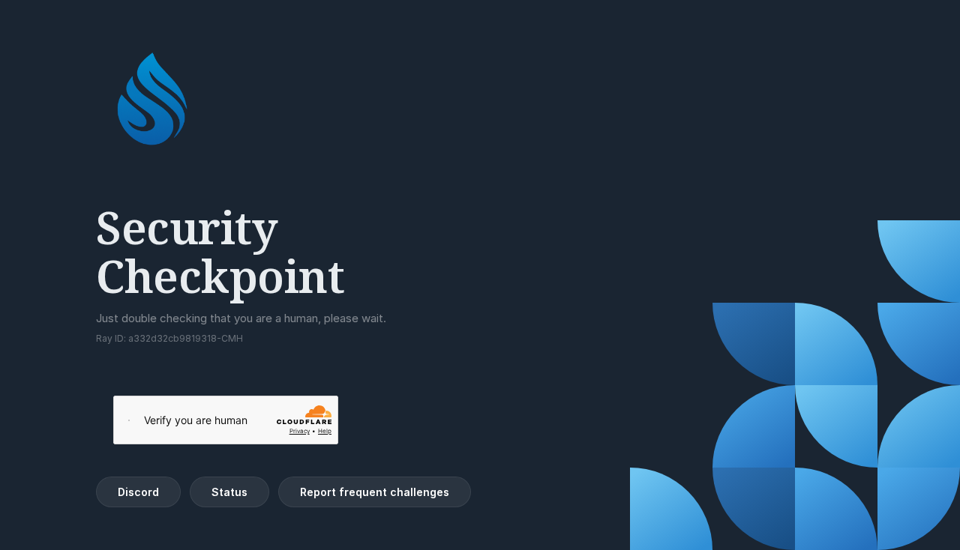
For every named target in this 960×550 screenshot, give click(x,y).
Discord (138, 492)
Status (230, 492)
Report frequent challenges (374, 492)
